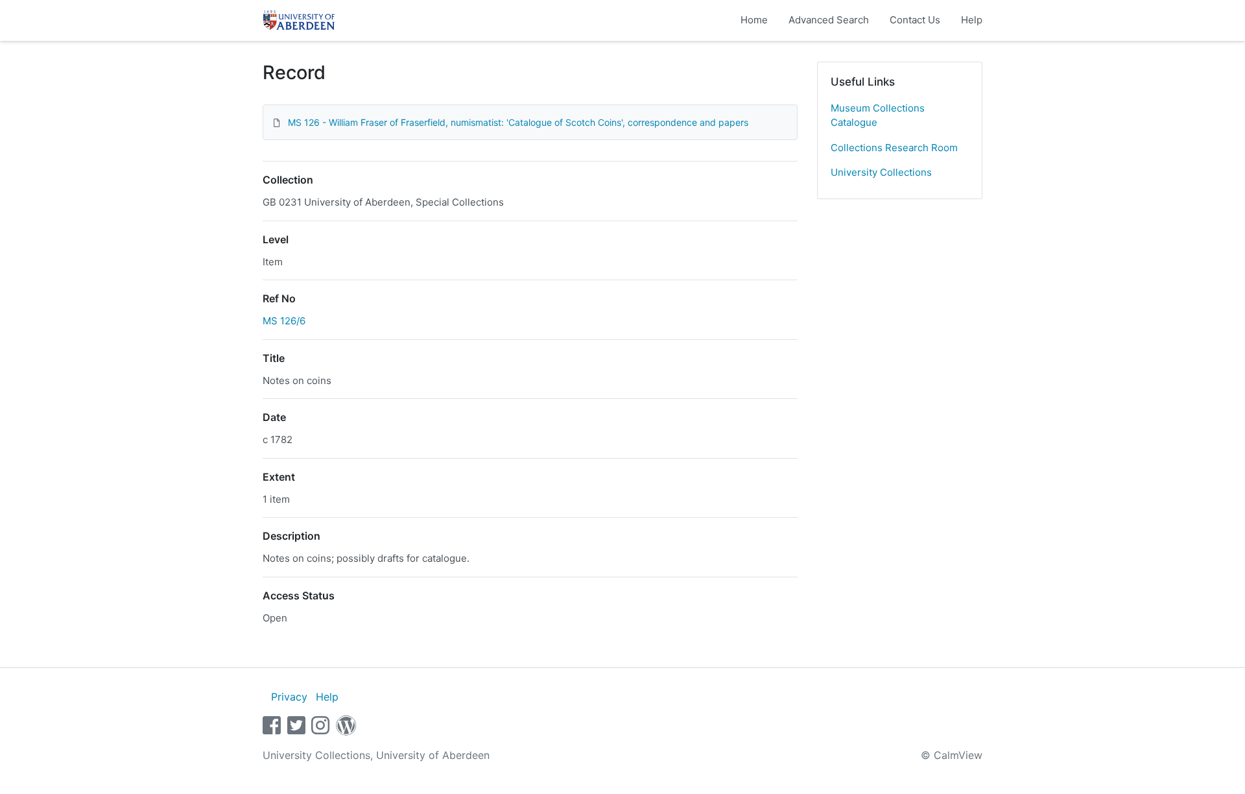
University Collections (881, 172)
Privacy (289, 696)
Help (971, 20)
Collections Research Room (894, 147)
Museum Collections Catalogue (878, 115)
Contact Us (915, 20)
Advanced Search (828, 20)
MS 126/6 (284, 321)
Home (754, 20)
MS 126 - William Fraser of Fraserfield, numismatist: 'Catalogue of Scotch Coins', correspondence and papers (518, 122)
